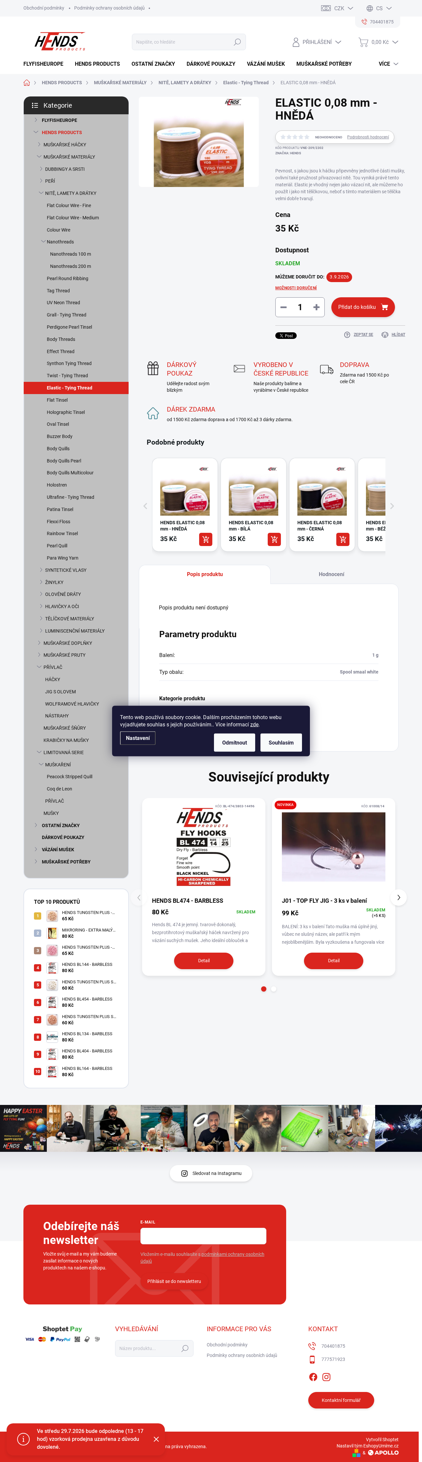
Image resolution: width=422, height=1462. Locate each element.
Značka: (288, 153)
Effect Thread (61, 351)
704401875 (333, 1346)
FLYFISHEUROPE (59, 120)
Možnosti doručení (296, 288)
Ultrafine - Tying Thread (70, 497)
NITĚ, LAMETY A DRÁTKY (70, 193)
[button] (145, 506)
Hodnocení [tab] (331, 574)
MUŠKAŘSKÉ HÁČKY (65, 144)
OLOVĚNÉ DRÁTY (63, 594)
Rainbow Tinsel (62, 533)
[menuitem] (45, 64)
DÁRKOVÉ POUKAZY (63, 837)
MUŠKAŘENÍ (58, 764)
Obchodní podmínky (43, 8)
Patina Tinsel (60, 509)
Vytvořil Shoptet (382, 1439)
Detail (204, 960)
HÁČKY (52, 679)
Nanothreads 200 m (70, 266)
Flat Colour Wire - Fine (69, 205)
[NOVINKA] (333, 847)
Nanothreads (60, 241)
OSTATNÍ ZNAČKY (61, 825)
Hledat (237, 42)
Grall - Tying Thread (66, 314)
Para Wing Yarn (62, 558)
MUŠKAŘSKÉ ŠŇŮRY (65, 728)
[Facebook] (313, 1376)
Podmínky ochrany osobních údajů (109, 8)
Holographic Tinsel (66, 412)
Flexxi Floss (58, 521)
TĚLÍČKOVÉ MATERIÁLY (69, 618)
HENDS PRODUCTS (62, 132)
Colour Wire (58, 230)
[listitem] (185, 505)
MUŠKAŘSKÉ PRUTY (64, 655)
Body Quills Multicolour (70, 472)
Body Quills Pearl (64, 460)
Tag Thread (58, 290)
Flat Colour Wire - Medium (73, 217)
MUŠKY (51, 813)
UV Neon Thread (63, 302)
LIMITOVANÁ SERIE (64, 752)
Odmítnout (234, 743)
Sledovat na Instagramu (217, 1173)
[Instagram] (326, 1376)
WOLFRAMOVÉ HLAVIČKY (72, 704)
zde (254, 724)
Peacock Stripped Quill (69, 776)
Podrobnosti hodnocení (368, 137)
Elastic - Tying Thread (69, 387)
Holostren (57, 485)
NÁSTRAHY (57, 715)
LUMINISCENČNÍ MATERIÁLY (75, 631)
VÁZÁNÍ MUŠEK (58, 849)
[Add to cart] (205, 539)
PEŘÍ (50, 181)
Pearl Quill (57, 545)
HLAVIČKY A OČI (62, 606)
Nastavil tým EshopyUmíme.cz (368, 1445)
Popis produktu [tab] (205, 574)
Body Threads (61, 339)
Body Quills (58, 448)
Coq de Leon (59, 788)
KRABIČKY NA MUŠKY (66, 740)
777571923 (333, 1359)
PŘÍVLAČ (53, 667)
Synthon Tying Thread (69, 363)
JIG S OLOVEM (60, 691)
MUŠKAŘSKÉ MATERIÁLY (69, 157)
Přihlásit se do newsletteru (174, 1281)
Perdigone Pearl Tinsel (69, 327)
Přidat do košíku (357, 307)
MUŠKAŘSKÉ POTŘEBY (66, 861)
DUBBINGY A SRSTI (65, 169)
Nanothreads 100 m (70, 254)
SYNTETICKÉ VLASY (65, 570)
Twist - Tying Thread (67, 375)
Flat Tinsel (57, 400)
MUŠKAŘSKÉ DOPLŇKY (68, 643)
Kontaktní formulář (341, 1400)
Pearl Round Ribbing (67, 278)
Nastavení (138, 738)
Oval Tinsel (58, 424)
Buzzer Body (60, 436)
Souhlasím (281, 743)
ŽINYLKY (54, 582)
